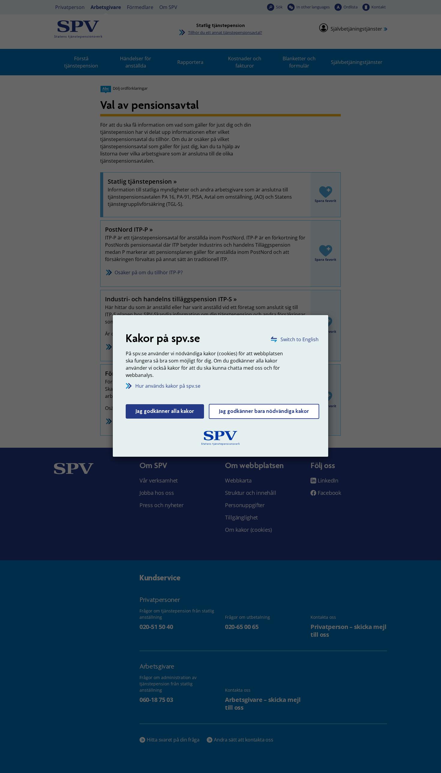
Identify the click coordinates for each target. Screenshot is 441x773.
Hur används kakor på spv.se (167, 386)
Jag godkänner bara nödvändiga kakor (264, 411)
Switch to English (299, 339)
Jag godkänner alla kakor (165, 411)
